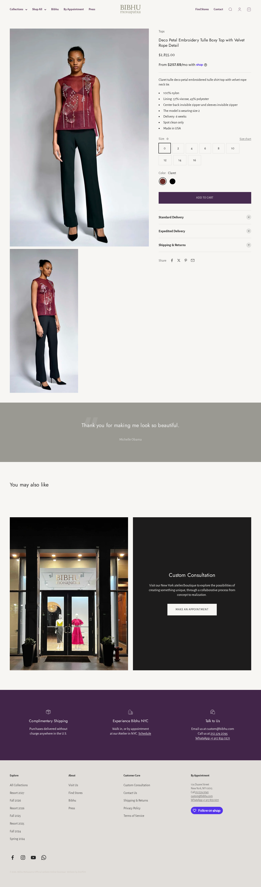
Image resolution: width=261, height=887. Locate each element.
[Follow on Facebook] (12, 857)
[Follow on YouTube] (33, 857)
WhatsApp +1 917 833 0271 (212, 738)
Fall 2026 (15, 800)
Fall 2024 (15, 831)
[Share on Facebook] (171, 260)
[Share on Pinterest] (185, 260)
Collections (16, 9)
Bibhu (55, 9)
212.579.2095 (219, 733)
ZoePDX (82, 872)
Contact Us (130, 793)
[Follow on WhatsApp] (43, 857)
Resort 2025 (17, 823)
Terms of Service (134, 815)
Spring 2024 (17, 838)
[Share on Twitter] (178, 260)
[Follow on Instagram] (23, 857)
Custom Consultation (137, 785)
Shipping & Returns (136, 800)
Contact (218, 9)
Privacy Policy (132, 808)
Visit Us (73, 785)
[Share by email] (192, 260)
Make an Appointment (192, 609)
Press (92, 9)
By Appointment (74, 9)
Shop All (37, 9)
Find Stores (202, 9)
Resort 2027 (17, 793)
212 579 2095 (202, 792)
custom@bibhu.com (202, 796)
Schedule (144, 733)
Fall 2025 (15, 815)
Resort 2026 (17, 808)
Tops (162, 31)
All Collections (19, 785)
